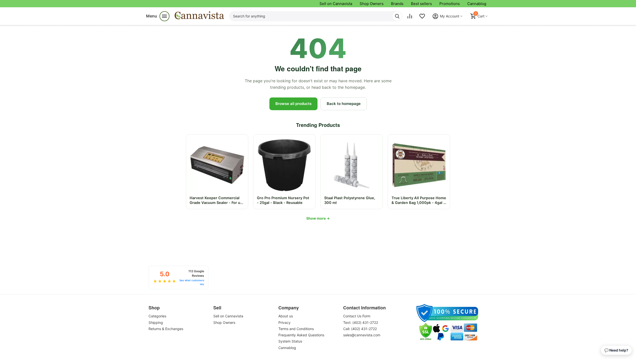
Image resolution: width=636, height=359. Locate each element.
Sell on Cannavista (335, 3)
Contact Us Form (356, 316)
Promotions (449, 3)
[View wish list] (422, 16)
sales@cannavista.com (361, 335)
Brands (397, 3)
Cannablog (476, 3)
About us (285, 316)
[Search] (397, 16)
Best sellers (421, 3)
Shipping (156, 322)
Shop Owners (372, 3)
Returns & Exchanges (166, 329)
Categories (157, 316)
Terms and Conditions (296, 329)
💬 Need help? (616, 350)
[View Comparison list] (410, 16)
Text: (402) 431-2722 (360, 322)
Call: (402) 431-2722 (360, 329)
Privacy (284, 322)
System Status (290, 341)
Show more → (318, 218)
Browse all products (293, 103)
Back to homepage (344, 103)
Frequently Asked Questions (301, 335)
